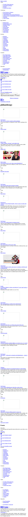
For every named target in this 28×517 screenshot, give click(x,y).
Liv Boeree (3, 397)
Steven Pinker (6, 27)
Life (4, 46)
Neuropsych (5, 37)
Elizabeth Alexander (5, 171)
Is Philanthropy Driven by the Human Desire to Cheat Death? (13, 368)
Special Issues (6, 50)
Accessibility (5, 495)
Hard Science (6, 49)
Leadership (5, 39)
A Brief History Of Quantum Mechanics (11, 14)
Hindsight (5, 17)
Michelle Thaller (6, 25)
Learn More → (4, 77)
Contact (4, 492)
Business (5, 36)
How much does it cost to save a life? (8, 244)
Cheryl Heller (3, 310)
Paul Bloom (5, 28)
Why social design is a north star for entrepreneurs (11, 303)
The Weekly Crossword (8, 504)
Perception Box (6, 61)
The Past (5, 43)
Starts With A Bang (7, 56)
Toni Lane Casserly (5, 422)
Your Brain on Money (7, 5)
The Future (5, 45)
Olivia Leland (3, 129)
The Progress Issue (7, 13)
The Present (5, 44)
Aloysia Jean (3, 277)
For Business (3, 101)
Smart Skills (5, 41)
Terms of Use (6, 494)
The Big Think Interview (8, 4)
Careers (4, 496)
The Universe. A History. (8, 12)
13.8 (4, 64)
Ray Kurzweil (6, 29)
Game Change (6, 18)
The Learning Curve (7, 58)
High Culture (6, 42)
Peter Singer (3, 193)
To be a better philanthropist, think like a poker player (11, 387)
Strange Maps (6, 63)
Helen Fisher (5, 32)
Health (4, 48)
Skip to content (4, 1)
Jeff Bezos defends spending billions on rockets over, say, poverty (14, 343)
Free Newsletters (6, 68)
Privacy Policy (6, 493)
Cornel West (5, 30)
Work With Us (6, 490)
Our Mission (5, 489)
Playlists (5, 6)
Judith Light (3, 149)
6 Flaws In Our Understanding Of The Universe (13, 15)
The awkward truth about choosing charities (10, 185)
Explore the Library (7, 8)
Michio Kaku (6, 22)
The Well (5, 60)
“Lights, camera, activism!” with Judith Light (10, 143)
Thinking (5, 38)
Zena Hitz (5, 26)
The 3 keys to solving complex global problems (10, 121)
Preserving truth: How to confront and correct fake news (12, 324)
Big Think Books (6, 54)
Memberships (6, 69)
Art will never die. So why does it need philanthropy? (12, 163)
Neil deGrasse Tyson (7, 23)
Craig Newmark (4, 333)
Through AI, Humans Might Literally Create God (11, 412)
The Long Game (6, 59)
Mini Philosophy (6, 57)
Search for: (3, 93)
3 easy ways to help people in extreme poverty (10, 222)
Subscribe (8, 101)
